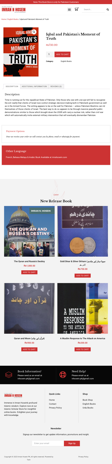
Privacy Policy (83, 457)
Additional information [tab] (34, 86)
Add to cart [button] (29, 272)
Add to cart (62, 54)
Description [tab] (12, 86)
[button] (69, 9)
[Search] (108, 9)
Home (3, 19)
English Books (13, 19)
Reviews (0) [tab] (56, 86)
